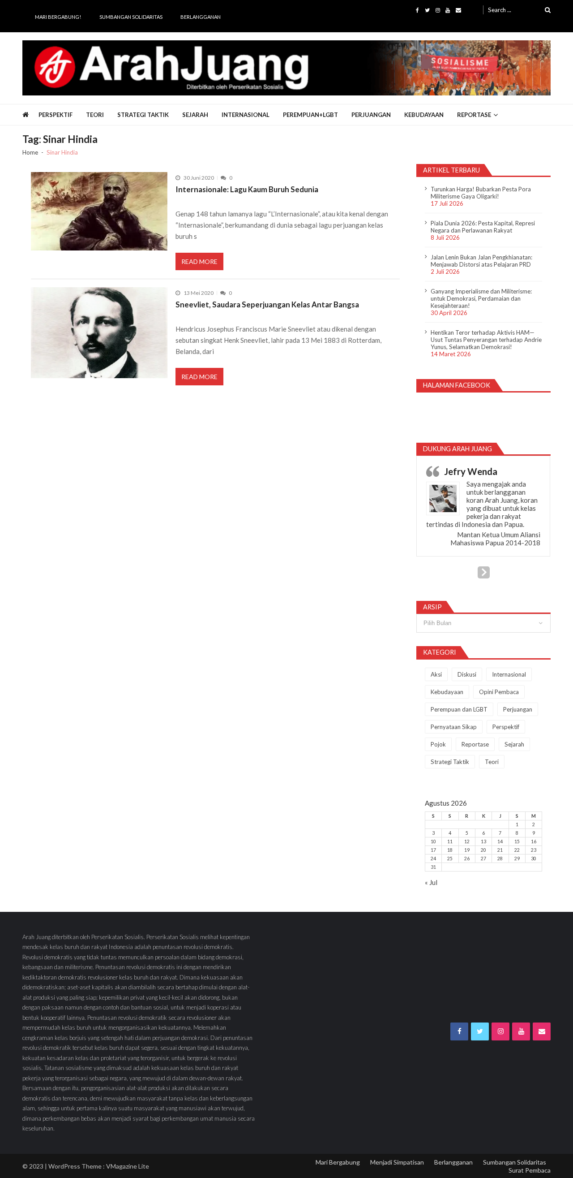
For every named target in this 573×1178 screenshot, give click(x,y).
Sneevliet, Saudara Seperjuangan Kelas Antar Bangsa (267, 304)
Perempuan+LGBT (310, 114)
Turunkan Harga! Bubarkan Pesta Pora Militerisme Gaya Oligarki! (481, 193)
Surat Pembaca (530, 1170)
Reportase (474, 114)
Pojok (438, 744)
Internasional (245, 114)
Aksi (436, 674)
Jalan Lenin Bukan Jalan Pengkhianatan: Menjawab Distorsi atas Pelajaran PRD (481, 261)
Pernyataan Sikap (454, 726)
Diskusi (467, 674)
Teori (95, 114)
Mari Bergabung (338, 1162)
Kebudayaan (424, 114)
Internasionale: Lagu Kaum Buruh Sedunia (246, 189)
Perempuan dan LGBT (459, 709)
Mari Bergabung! (58, 17)
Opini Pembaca (499, 691)
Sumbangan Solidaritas (130, 17)
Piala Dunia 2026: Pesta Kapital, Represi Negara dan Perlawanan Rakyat (483, 227)
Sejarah (195, 114)
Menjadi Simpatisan (397, 1162)
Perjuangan (371, 114)
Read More (199, 261)
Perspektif (55, 114)
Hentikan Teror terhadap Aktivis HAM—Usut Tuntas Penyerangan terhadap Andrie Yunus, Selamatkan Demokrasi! (486, 339)
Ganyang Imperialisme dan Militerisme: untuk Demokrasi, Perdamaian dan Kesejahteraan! (481, 298)
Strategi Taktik (143, 114)
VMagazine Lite (127, 1166)
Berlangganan (200, 17)
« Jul (431, 882)
